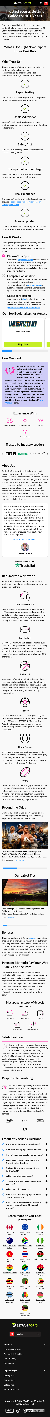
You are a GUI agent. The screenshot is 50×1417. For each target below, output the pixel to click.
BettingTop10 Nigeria (40, 1247)
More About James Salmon (25, 539)
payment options (34, 285)
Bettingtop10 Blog (19, 860)
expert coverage (25, 259)
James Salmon (25, 553)
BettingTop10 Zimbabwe (40, 1287)
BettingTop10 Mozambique (25, 1314)
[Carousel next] (48, 454)
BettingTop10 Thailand (25, 1260)
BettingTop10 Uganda (9, 1287)
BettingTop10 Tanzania (25, 1274)
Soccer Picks (11, 917)
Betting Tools (9, 1380)
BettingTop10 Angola (40, 1274)
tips (24, 299)
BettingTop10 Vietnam (9, 1260)
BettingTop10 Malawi (40, 1301)
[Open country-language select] (46, 3)
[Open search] (41, 3)
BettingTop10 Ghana (10, 1273)
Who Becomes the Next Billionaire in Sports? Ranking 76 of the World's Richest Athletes (21, 852)
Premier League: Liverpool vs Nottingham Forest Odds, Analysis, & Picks (23, 909)
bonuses (32, 938)
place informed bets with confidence (23, 307)
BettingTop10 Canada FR (25, 1233)
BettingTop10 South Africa (25, 1247)
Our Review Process (13, 1349)
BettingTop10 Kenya (40, 1259)
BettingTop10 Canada (9, 1233)
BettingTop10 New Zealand (9, 1247)
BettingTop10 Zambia (25, 1287)
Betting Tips (9, 1375)
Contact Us (9, 1363)
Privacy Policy (10, 1358)
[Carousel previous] (2, 454)
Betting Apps (9, 1385)
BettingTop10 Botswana (9, 1301)
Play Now (23, 344)
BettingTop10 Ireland (40, 1233)
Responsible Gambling (14, 1354)
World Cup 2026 (11, 1389)
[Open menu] (3, 3)
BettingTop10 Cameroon (25, 1301)
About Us (8, 1344)
